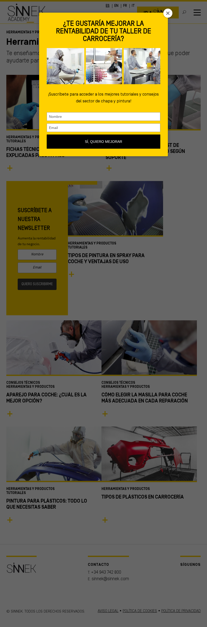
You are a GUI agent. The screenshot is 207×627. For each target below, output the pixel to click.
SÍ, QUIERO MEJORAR (103, 142)
